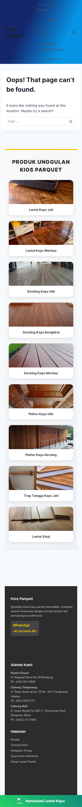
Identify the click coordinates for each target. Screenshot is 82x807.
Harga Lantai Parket (23, 761)
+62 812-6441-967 (25, 631)
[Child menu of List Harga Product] (51, 7)
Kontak (15, 739)
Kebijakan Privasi (21, 750)
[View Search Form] (73, 32)
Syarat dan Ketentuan (24, 756)
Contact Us (52, 59)
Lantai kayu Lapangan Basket (51, 46)
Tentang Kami (19, 745)
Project (51, 20)
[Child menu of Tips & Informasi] (51, 31)
